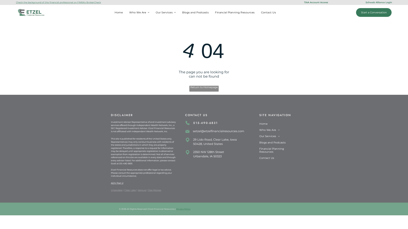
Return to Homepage (204, 87)
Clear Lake (130, 190)
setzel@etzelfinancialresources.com (218, 131)
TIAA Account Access (316, 2)
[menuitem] (118, 12)
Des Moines (154, 190)
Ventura (142, 190)
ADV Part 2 (117, 183)
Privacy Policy (183, 209)
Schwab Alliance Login (379, 2)
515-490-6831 (125, 163)
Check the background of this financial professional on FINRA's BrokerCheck (58, 2)
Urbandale (116, 190)
